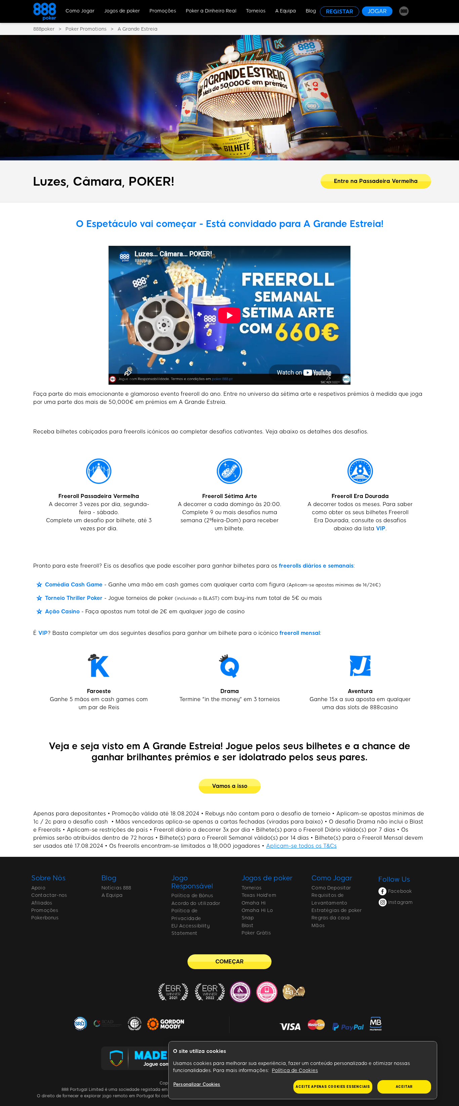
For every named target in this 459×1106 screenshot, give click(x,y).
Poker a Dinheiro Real (211, 11)
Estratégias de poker (336, 910)
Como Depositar (331, 888)
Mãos (318, 925)
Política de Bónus (192, 896)
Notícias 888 (116, 888)
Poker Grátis (256, 933)
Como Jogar (80, 11)
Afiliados (41, 903)
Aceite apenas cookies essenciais (333, 1087)
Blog (311, 11)
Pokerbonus (45, 918)
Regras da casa (330, 918)
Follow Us (394, 879)
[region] (302, 1070)
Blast (248, 925)
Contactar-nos (49, 895)
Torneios (255, 11)
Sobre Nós (48, 878)
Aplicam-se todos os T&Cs (301, 846)
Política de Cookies (295, 1070)
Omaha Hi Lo (257, 910)
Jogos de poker (122, 11)
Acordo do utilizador (195, 903)
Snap (248, 918)
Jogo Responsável (192, 882)
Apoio (38, 888)
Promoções (163, 11)
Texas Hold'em (259, 895)
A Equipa (285, 11)
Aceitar (404, 1087)
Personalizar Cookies (196, 1084)
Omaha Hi (254, 903)
